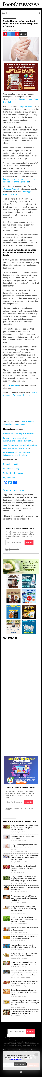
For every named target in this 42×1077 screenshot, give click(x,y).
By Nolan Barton (23, 941)
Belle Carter (18, 30)
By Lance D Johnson (24, 977)
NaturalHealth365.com (12, 464)
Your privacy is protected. (12, 549)
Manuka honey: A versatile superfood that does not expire (24, 929)
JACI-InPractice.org (11, 469)
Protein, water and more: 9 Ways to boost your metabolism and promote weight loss (24, 898)
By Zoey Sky (22, 840)
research (7, 511)
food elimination (19, 500)
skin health (16, 511)
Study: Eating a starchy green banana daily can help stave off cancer (24, 955)
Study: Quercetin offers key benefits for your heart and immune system (24, 963)
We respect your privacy (29, 1043)
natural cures (8, 505)
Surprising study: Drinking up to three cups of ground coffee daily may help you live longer (24, 857)
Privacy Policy (16, 1059)
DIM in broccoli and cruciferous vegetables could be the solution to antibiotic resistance (24, 919)
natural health (21, 505)
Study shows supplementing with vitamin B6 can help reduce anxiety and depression (23, 909)
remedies (26, 508)
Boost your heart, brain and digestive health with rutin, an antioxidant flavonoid (24, 868)
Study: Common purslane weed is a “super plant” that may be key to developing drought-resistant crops (24, 879)
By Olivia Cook (23, 892)
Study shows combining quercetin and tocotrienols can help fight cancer (24, 983)
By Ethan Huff (22, 923)
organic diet (17, 508)
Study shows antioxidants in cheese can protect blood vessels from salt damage (24, 992)
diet (28, 497)
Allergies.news (13, 385)
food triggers (28, 503)
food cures (7, 500)
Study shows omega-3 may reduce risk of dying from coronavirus (25, 937)
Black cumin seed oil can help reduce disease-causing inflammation (24, 1012)
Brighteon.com (9, 478)
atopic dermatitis (27, 106)
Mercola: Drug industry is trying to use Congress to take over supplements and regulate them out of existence (24, 973)
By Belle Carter (23, 832)
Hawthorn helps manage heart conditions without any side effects (23, 946)
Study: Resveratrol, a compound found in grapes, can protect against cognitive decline (25, 828)
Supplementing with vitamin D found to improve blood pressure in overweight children (25, 1003)
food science (17, 503)
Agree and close (20, 1064)
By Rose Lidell (23, 862)
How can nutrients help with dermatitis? (19, 434)
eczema (34, 497)
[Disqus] (21, 669)
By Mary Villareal (23, 949)
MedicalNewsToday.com (13, 473)
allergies (19, 495)
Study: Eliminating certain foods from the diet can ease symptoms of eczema (24, 847)
